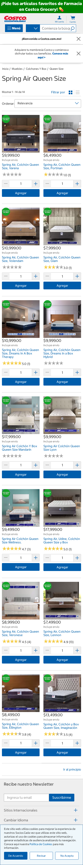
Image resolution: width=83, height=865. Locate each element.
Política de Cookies (41, 844)
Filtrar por (58, 92)
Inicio (5, 69)
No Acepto (67, 855)
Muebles (17, 69)
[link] (21, 150)
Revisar (41, 855)
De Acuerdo (15, 855)
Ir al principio (72, 769)
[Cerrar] (78, 39)
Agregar (21, 193)
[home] (15, 18)
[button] (73, 28)
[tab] (41, 810)
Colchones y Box (36, 69)
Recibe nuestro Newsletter (29, 784)
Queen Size (57, 69)
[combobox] (32, 28)
